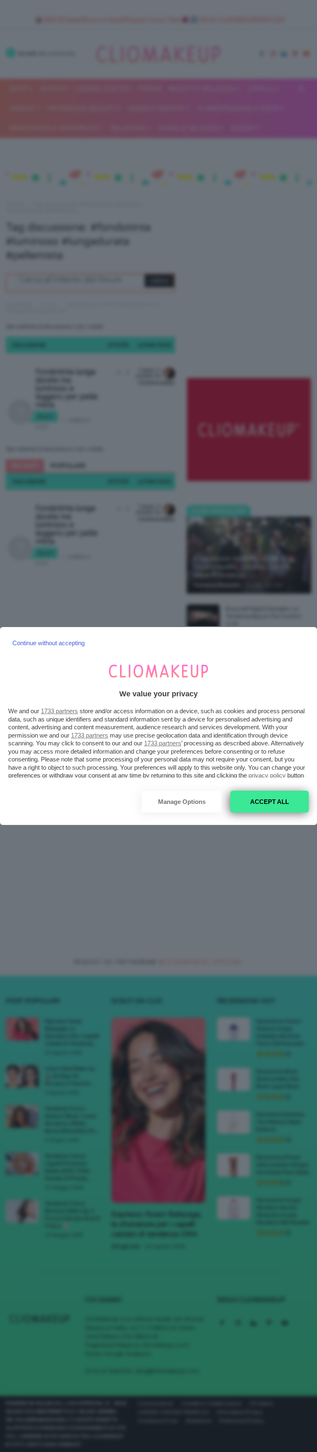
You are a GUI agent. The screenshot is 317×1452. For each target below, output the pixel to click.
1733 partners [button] (59, 710)
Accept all (269, 801)
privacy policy (267, 775)
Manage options (182, 801)
